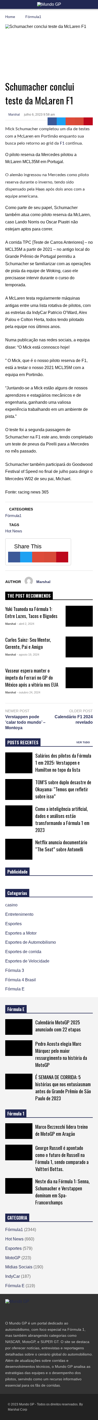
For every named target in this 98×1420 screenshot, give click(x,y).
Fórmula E (15, 989)
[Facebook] (52, 121)
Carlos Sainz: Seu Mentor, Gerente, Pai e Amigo (28, 643)
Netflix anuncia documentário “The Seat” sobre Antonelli (61, 846)
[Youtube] (35, 1312)
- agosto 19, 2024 (28, 654)
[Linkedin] (45, 1312)
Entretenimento (19, 914)
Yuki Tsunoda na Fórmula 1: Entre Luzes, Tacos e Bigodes (31, 612)
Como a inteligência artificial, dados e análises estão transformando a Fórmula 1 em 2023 (62, 819)
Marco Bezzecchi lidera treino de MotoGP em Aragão (61, 1130)
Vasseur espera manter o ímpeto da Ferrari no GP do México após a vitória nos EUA (31, 677)
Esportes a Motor (21, 933)
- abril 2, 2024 (25, 623)
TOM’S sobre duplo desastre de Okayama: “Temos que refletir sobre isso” (63, 789)
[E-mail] (79, 121)
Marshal (14, 114)
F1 (62, 143)
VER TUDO (83, 742)
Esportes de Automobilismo (30, 942)
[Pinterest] (88, 121)
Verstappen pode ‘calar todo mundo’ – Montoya (25, 722)
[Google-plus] (70, 121)
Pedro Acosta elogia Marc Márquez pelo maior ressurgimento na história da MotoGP (61, 1054)
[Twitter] (61, 121)
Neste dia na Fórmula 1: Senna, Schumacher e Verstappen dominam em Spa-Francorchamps (62, 1192)
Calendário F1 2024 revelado (74, 719)
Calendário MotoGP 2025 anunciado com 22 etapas (58, 1026)
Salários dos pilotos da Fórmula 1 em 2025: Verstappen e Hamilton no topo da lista (63, 762)
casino (11, 905)
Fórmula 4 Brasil (20, 980)
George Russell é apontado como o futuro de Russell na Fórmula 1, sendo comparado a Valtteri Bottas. (62, 1158)
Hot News (13, 531)
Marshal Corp (17, 1409)
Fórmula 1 (15, 1113)
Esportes (13, 924)
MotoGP (12, 1258)
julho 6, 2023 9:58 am (39, 114)
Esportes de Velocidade (27, 961)
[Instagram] (26, 1312)
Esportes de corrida (23, 951)
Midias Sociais (18, 1267)
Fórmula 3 (14, 970)
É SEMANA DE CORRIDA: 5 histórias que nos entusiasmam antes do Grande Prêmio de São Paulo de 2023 (63, 1087)
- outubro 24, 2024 (28, 692)
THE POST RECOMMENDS (29, 596)
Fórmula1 (13, 515)
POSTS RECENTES (22, 742)
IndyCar (12, 1276)
